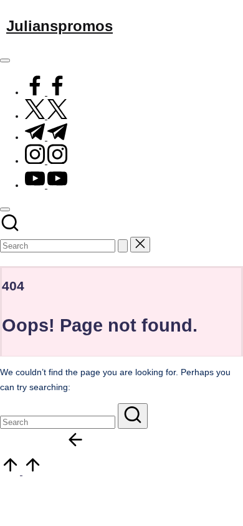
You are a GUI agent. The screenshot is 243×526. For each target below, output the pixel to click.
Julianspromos (59, 25)
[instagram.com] (46, 161)
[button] (123, 245)
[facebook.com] (46, 92)
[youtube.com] (46, 185)
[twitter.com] (46, 116)
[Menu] (5, 60)
